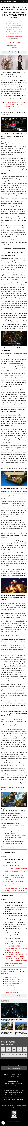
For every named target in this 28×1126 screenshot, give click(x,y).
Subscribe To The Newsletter (14, 1054)
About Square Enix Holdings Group (13, 1094)
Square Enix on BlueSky (12, 992)
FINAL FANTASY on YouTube (13, 984)
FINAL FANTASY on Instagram (14, 981)
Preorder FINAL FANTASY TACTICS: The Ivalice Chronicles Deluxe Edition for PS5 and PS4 (16, 944)
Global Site (11, 1076)
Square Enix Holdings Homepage (12, 1092)
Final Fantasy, (13, 43)
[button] (3, 1123)
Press (19, 1083)
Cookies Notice (9, 1085)
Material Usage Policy (10, 1083)
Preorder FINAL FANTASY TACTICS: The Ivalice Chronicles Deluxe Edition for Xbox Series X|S (16, 950)
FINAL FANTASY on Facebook (14, 979)
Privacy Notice (17, 1078)
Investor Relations (19, 1097)
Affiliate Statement (19, 1088)
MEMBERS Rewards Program (11, 1090)
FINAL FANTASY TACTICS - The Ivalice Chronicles (14, 45)
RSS (22, 1090)
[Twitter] (8, 1049)
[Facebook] (3, 1049)
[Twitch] (19, 1049)
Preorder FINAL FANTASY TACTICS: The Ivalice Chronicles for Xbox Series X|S (16, 877)
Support (19, 1074)
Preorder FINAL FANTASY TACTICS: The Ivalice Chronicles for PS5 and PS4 (16, 871)
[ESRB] (14, 1113)
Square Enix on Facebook (13, 988)
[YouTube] (14, 1049)
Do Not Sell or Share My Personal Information (14, 1099)
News (18, 1076)
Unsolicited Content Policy (13, 1081)
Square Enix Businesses (7, 1097)
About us (6, 1074)
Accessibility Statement (7, 1088)
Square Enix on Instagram (13, 990)
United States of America (14, 1068)
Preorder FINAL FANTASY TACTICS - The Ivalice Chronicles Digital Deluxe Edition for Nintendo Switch (16, 956)
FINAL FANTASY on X (11, 977)
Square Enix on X (10, 986)
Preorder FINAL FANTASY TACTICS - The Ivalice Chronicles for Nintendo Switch (16, 884)
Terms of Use (8, 1078)
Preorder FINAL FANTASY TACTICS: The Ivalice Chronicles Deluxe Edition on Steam (16, 963)
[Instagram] (25, 1049)
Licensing (17, 1085)
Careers (13, 1074)
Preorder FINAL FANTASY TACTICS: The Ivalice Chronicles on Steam (16, 889)
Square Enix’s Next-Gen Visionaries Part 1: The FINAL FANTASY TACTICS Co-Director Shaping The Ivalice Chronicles (16, 105)
